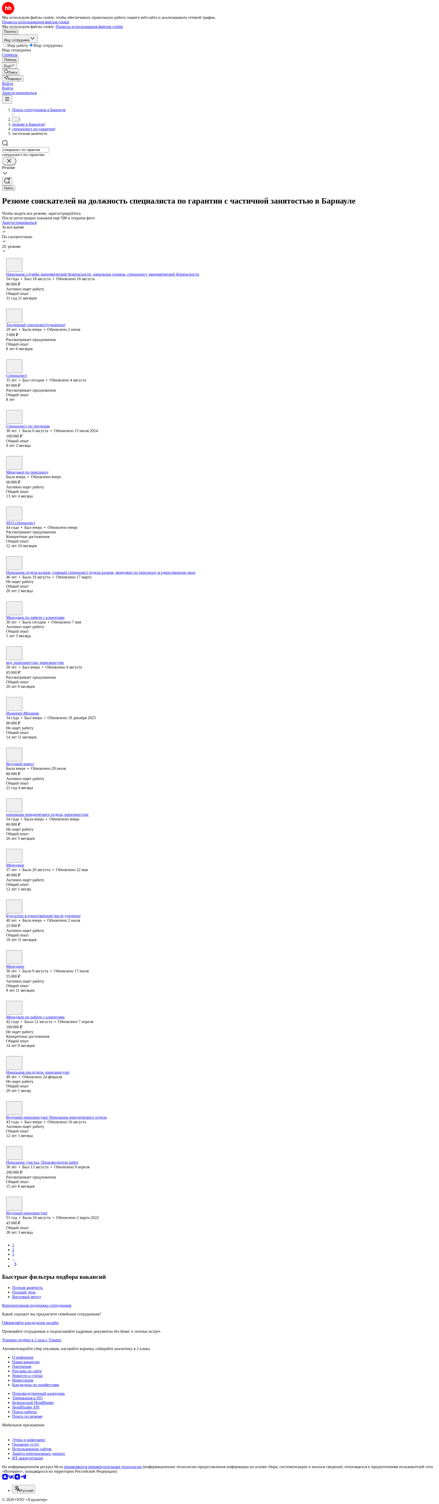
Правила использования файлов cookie (89, 26)
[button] (7, 83)
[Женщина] (14, 315)
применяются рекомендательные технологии (103, 1467)
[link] (10, 72)
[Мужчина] (14, 265)
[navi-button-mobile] (7, 99)
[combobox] (25, 149)
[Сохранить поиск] (7, 181)
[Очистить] (9, 161)
